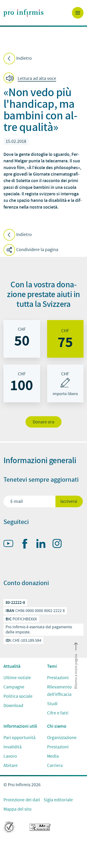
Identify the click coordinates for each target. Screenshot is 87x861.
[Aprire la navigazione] (78, 13)
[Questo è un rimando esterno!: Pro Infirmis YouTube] (10, 544)
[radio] (21, 339)
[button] (31, 78)
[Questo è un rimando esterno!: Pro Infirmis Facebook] (27, 544)
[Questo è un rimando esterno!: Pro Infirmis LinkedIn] (43, 544)
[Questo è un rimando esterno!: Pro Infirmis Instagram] (59, 544)
